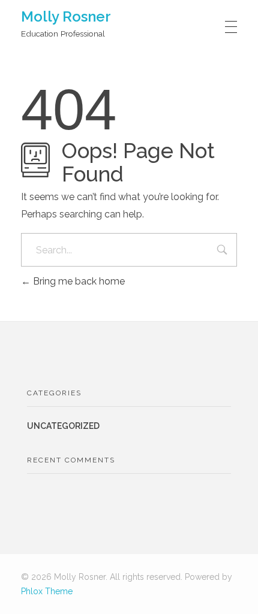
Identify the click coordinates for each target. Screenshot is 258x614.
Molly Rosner (66, 16)
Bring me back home (78, 281)
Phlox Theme (47, 591)
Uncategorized (63, 426)
